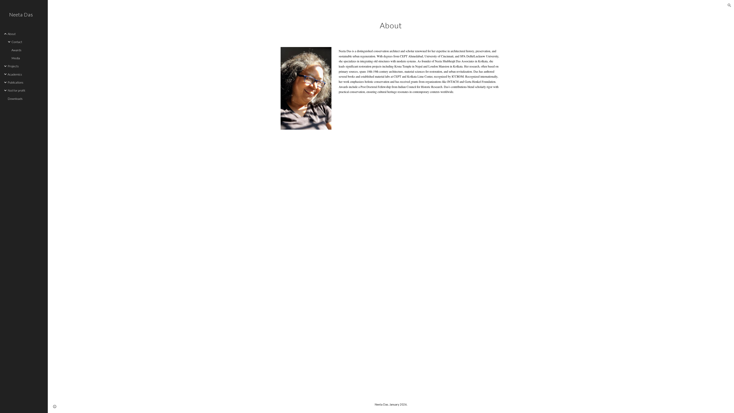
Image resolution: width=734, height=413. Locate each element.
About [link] (12, 34)
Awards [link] (16, 50)
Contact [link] (16, 42)
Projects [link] (13, 66)
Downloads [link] (15, 98)
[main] (391, 24)
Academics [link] (15, 74)
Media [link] (15, 58)
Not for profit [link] (16, 90)
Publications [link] (15, 82)
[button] (729, 5)
